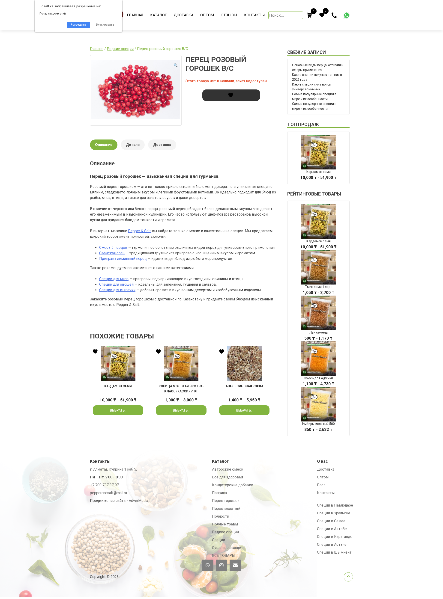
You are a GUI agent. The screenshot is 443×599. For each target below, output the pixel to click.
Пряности (220, 516)
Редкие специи (120, 49)
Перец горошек (225, 500)
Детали (133, 144)
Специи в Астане (332, 544)
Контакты (254, 15)
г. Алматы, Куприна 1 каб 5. (113, 469)
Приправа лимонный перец (123, 258)
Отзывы (229, 15)
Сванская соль (112, 253)
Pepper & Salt (139, 231)
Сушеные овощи (226, 548)
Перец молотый (226, 508)
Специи (218, 540)
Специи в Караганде (334, 536)
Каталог (158, 15)
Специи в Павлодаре (335, 505)
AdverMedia (138, 500)
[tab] (103, 147)
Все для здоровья (227, 477)
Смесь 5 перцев (113, 247)
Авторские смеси (227, 469)
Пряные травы (225, 524)
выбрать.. (118, 410)
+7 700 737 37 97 (104, 485)
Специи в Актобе (332, 529)
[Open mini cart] (309, 15)
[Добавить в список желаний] (231, 95)
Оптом (207, 15)
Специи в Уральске (333, 513)
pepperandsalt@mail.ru (108, 493)
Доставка (183, 15)
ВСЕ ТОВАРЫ (223, 555)
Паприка (219, 493)
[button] (176, 65)
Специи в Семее (331, 521)
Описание (103, 144)
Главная (135, 15)
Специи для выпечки (117, 290)
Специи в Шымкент (334, 552)
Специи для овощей (116, 284)
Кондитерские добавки (232, 485)
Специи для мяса (114, 279)
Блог (321, 485)
